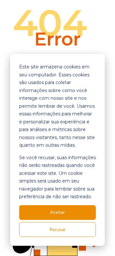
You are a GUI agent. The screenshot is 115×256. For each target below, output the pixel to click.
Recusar (58, 229)
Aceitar (57, 212)
